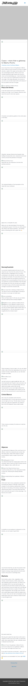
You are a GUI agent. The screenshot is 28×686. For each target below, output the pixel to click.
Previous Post (14, 663)
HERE (24, 656)
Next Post (14, 666)
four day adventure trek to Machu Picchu (13, 653)
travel (8, 65)
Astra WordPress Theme (14, 683)
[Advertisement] (14, 21)
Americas (4, 65)
